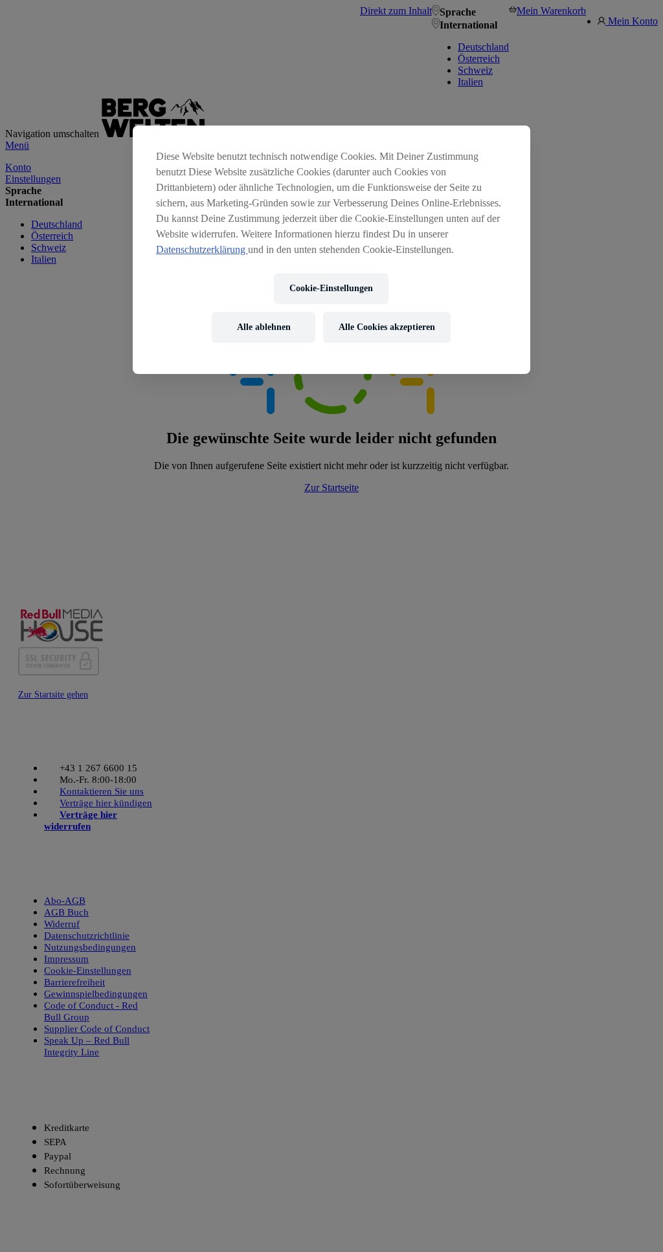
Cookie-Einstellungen (331, 288)
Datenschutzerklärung (202, 249)
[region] (331, 250)
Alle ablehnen (264, 327)
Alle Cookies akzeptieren (387, 327)
